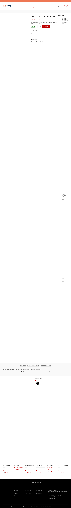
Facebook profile (39, 490)
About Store (16, 488)
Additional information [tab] (33, 365)
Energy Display (16, 465)
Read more (39, 470)
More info (67, 506)
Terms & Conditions (28, 493)
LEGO (36, 39)
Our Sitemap (16, 493)
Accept (62, 506)
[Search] (62, 6)
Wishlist (64, 5)
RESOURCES (31, 8)
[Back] (3, 12)
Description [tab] (23, 365)
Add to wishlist (34, 30)
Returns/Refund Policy (29, 490)
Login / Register (57, 6)
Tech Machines (50, 465)
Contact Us (16, 490)
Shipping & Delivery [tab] (46, 365)
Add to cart (45, 26)
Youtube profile (39, 493)
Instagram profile (39, 488)
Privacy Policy (27, 488)
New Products (44, 3)
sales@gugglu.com (52, 499)
